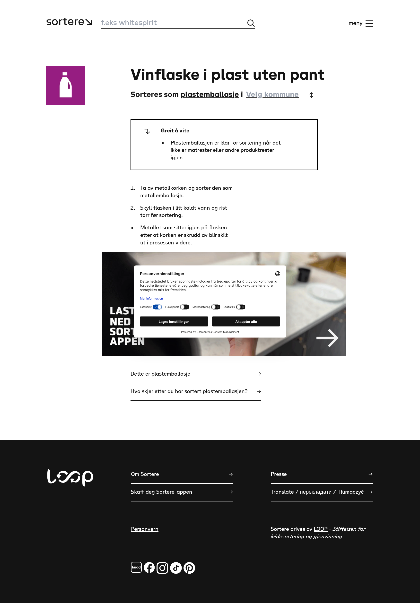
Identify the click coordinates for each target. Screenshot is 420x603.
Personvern (144, 529)
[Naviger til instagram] (162, 568)
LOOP (321, 529)
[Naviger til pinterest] (189, 568)
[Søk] (251, 23)
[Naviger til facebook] (136, 567)
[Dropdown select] (279, 94)
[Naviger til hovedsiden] (70, 502)
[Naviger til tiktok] (176, 568)
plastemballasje (210, 95)
